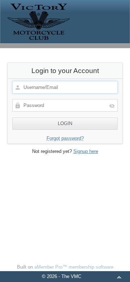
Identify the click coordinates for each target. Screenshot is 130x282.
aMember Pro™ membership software (73, 267)
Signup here (85, 151)
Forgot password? (65, 138)
